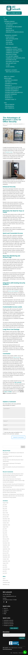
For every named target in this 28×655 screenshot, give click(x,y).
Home (5, 19)
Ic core (8, 65)
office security (16, 357)
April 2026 (5, 510)
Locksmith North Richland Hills (14, 92)
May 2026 (5, 508)
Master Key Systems (11, 54)
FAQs (5, 102)
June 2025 (5, 530)
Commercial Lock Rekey (12, 52)
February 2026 (6, 514)
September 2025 (6, 524)
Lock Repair (9, 42)
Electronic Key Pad (11, 59)
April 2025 (5, 535)
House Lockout (10, 37)
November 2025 (6, 520)
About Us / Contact (9, 76)
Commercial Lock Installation (14, 51)
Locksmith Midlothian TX (12, 89)
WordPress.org (6, 584)
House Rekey (9, 40)
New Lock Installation (12, 39)
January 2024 (5, 553)
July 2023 (5, 565)
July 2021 (5, 571)
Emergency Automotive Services (15, 32)
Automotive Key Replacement (14, 26)
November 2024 (6, 545)
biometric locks (9, 152)
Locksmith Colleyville (11, 83)
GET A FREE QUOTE (14, 13)
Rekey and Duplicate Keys (13, 72)
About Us (6, 608)
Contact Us (6, 610)
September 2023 (6, 561)
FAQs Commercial (9, 108)
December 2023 (6, 555)
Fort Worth (8, 82)
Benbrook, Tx (8, 96)
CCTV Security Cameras (12, 56)
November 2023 (6, 557)
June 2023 (5, 567)
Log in (4, 578)
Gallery (5, 612)
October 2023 (6, 559)
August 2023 (5, 563)
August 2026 (5, 502)
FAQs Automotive (9, 104)
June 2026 (5, 506)
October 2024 (6, 547)
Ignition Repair (10, 30)
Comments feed (6, 582)
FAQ (11, 652)
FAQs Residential (9, 106)
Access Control (10, 66)
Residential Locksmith (11, 35)
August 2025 (5, 526)
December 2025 (6, 518)
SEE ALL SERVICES (14, 628)
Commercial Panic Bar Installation (15, 58)
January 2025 (5, 541)
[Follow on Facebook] (4, 602)
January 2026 (5, 516)
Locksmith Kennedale (11, 94)
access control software (13, 291)
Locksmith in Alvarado (11, 80)
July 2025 (5, 528)
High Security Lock (11, 63)
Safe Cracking (10, 44)
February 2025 (6, 539)
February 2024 (6, 551)
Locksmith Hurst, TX (10, 99)
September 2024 (6, 549)
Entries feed (5, 580)
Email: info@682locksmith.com (9, 596)
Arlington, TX (8, 97)
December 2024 (6, 543)
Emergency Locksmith (11, 70)
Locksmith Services (9, 21)
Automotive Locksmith (11, 23)
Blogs (5, 613)
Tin (4, 124)
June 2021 (5, 573)
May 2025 (5, 533)
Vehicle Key (9, 28)
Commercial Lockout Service (14, 49)
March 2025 (5, 536)
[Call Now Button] (25, 652)
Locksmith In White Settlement (13, 87)
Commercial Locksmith (11, 47)
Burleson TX (8, 85)
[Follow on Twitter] (6, 602)
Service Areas (7, 78)
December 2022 (6, 569)
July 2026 (5, 504)
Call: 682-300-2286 (7, 594)
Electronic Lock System (12, 61)
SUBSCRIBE (22, 638)
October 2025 (6, 522)
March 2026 (5, 512)
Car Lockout (9, 25)
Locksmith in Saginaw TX (11, 90)
